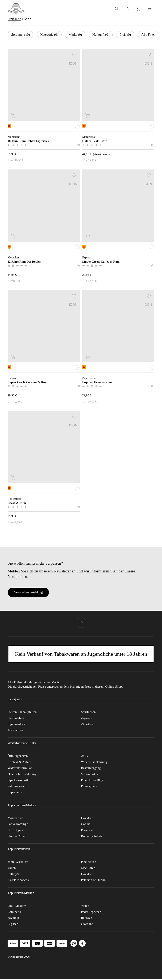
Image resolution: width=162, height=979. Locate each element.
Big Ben (13, 924)
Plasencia (87, 830)
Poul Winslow (17, 905)
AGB (84, 756)
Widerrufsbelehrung (94, 762)
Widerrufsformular (20, 768)
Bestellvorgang (91, 768)
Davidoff (87, 818)
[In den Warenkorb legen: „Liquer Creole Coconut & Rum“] (13, 357)
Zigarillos (87, 724)
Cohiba (85, 824)
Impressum (15, 792)
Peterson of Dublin (93, 880)
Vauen (12, 868)
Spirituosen (88, 712)
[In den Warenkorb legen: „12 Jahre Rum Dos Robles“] (13, 236)
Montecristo (15, 818)
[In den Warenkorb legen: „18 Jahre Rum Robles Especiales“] (13, 115)
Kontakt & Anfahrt (20, 762)
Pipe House (88, 861)
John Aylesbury (18, 861)
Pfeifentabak (16, 718)
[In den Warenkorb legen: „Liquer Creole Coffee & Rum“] (88, 236)
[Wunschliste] (127, 8)
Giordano (87, 924)
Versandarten (89, 774)
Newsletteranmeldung (28, 592)
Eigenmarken (16, 724)
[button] (74, 54)
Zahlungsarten (17, 786)
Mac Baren (88, 868)
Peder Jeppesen (91, 911)
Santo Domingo (18, 824)
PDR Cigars (15, 830)
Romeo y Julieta (91, 836)
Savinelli (13, 917)
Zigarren (86, 718)
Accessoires (15, 730)
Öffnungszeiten (18, 756)
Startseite (14, 19)
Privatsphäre (89, 786)
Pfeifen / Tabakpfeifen (22, 712)
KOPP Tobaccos (18, 880)
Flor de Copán (17, 836)
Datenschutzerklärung (22, 774)
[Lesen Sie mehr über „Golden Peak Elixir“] (88, 115)
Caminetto (14, 911)
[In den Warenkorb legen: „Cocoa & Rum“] (13, 477)
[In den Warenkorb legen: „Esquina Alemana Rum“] (88, 357)
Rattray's (13, 874)
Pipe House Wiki (19, 780)
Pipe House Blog (92, 780)
